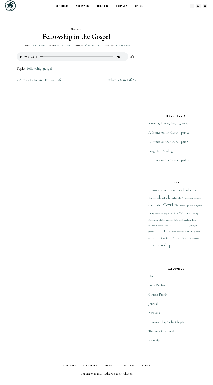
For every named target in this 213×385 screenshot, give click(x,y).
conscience (197, 198)
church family (170, 197)
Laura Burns (186, 220)
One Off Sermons (63, 45)
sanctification (181, 232)
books (187, 190)
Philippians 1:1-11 (91, 45)
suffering (162, 238)
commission (189, 198)
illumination (153, 220)
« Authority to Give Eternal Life (39, 80)
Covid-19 (170, 204)
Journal (153, 304)
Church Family (158, 295)
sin (157, 238)
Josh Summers (38, 45)
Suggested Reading (160, 151)
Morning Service (122, 45)
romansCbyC (161, 231)
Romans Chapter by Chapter (167, 322)
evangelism (198, 205)
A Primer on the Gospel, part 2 (168, 160)
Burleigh (195, 190)
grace (189, 213)
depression (189, 205)
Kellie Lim (178, 220)
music (168, 225)
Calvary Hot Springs (21, 5)
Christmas (152, 198)
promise (151, 232)
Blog (151, 276)
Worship (154, 340)
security (191, 231)
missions (160, 225)
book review (176, 190)
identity (195, 213)
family (151, 213)
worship (163, 245)
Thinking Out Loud (161, 331)
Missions (154, 313)
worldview (152, 246)
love (194, 219)
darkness (182, 205)
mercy (151, 225)
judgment (169, 220)
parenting (186, 226)
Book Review (156, 285)
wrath (174, 246)
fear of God (159, 213)
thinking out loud (179, 237)
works (196, 238)
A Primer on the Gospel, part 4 (168, 133)
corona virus (155, 205)
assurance (163, 190)
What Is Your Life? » (122, 80)
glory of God (168, 213)
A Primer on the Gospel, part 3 (168, 142)
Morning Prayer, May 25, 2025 (168, 123)
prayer (194, 225)
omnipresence (177, 226)
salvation (172, 232)
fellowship (34, 68)
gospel (47, 68)
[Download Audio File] (132, 56)
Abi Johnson (152, 190)
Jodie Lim (162, 220)
